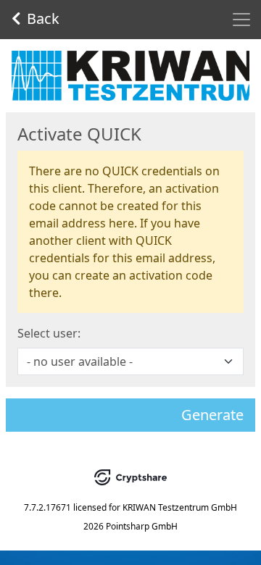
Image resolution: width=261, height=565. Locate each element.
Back (43, 18)
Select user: (48, 333)
